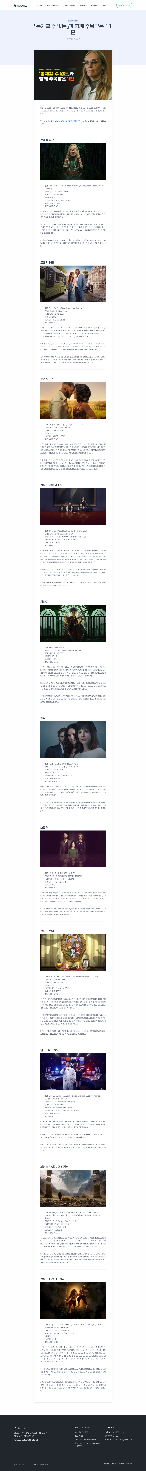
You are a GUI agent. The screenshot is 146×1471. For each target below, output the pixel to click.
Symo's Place (68, 6)
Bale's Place (52, 6)
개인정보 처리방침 (118, 1464)
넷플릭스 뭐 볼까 (73, 21)
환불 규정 (129, 1464)
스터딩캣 (82, 6)
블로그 (105, 6)
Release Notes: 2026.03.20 (26, 1440)
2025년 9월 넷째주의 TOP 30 (72, 121)
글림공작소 (94, 6)
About (39, 6)
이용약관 (107, 1464)
